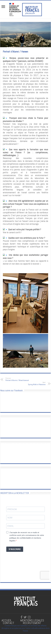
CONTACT (8, 623)
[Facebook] (21, 617)
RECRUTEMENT (32, 623)
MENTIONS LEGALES (32, 620)
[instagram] (29, 617)
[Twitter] (25, 617)
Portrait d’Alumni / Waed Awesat (17, 379)
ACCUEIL (7, 620)
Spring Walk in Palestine (37, 383)
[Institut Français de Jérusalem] (25, 9)
